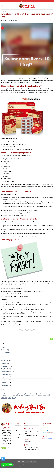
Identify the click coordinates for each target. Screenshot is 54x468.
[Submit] (51, 339)
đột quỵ (13, 397)
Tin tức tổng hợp (5, 11)
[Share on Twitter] (26, 330)
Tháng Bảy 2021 (5, 382)
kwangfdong (4, 397)
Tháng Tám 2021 (5, 379)
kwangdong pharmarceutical (43, 395)
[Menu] (2, 6)
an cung (3, 393)
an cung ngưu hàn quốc (6, 395)
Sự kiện (3, 347)
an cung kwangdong (10, 393)
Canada (29, 92)
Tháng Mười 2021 (5, 374)
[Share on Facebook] (23, 330)
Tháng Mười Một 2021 (6, 371)
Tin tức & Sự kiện (13, 11)
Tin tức (9, 397)
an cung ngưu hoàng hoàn (37, 393)
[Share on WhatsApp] (20, 330)
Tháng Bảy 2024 (5, 361)
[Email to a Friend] (28, 330)
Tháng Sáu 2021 (5, 385)
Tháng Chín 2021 (5, 377)
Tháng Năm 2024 (5, 366)
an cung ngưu (18, 393)
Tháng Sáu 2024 (5, 363)
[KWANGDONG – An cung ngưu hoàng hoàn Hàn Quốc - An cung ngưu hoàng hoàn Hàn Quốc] (27, 6)
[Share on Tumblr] (33, 330)
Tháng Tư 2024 (4, 369)
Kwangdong (20, 395)
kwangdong (14, 20)
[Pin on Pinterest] (31, 330)
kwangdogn (14, 395)
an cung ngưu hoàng (27, 393)
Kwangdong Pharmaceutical (30, 395)
